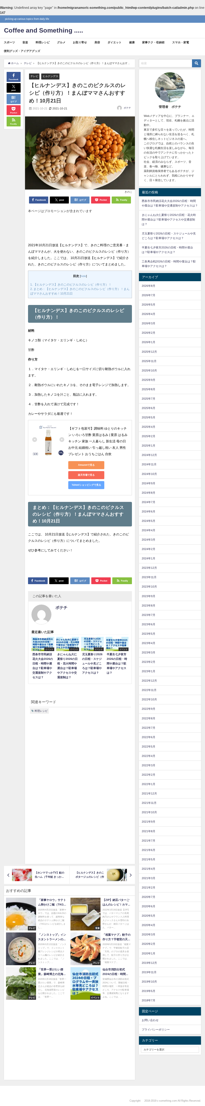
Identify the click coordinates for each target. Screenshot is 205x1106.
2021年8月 (148, 831)
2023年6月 (148, 624)
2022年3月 (148, 765)
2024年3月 (148, 539)
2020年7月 (148, 897)
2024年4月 (148, 530)
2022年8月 (148, 718)
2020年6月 (148, 906)
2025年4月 (148, 426)
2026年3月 (148, 323)
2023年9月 (148, 596)
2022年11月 (149, 690)
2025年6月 (148, 408)
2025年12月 (149, 351)
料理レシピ (43, 42)
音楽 (25, 42)
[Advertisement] (80, 230)
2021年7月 (148, 840)
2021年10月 (149, 812)
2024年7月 (148, 502)
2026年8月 (148, 285)
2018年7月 (148, 1000)
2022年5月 (148, 746)
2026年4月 (148, 314)
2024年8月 (148, 492)
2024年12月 (149, 455)
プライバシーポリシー (156, 1029)
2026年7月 (148, 295)
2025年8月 (148, 389)
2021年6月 (148, 850)
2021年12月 (149, 793)
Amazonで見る (86, 465)
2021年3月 (148, 878)
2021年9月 (148, 821)
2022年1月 (148, 784)
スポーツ (9, 42)
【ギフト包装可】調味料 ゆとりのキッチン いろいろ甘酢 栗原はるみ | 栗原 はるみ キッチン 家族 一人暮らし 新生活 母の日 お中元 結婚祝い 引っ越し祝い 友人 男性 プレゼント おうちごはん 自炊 (98, 441)
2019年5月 (148, 991)
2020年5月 (148, 915)
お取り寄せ (80, 42)
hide (83, 276)
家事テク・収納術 (153, 42)
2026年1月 (148, 342)
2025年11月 (149, 361)
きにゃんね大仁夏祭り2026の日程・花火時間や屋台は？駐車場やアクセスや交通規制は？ (169, 219)
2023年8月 (148, 605)
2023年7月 (148, 615)
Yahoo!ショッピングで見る (86, 485)
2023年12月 (149, 567)
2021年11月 (149, 802)
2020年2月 (148, 943)
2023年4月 (148, 643)
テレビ (34, 76)
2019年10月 (149, 981)
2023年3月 (148, 652)
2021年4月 (148, 868)
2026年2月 (148, 332)
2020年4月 (148, 925)
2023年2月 (148, 661)
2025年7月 (148, 398)
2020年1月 (148, 953)
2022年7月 (148, 727)
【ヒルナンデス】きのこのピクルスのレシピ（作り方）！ (71, 284)
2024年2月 (148, 549)
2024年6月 (148, 511)
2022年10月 (149, 699)
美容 (97, 42)
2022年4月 (148, 756)
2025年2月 (148, 436)
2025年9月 (148, 379)
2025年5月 (148, 417)
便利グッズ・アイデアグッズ (22, 51)
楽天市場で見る (86, 475)
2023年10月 (149, 586)
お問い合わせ (150, 1020)
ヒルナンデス (50, 76)
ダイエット (115, 42)
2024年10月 (149, 474)
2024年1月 (148, 558)
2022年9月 (148, 708)
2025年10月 (149, 370)
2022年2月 (148, 774)
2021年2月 (148, 887)
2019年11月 (149, 972)
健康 (132, 42)
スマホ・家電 (180, 42)
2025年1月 (148, 445)
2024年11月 (149, 464)
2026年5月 (148, 304)
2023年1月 (148, 671)
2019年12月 (149, 962)
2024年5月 (148, 520)
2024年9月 (148, 483)
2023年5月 (148, 633)
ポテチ (127, 108)
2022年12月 (149, 680)
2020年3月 (148, 934)
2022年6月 (148, 737)
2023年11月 (149, 577)
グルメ (61, 42)
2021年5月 (148, 859)
